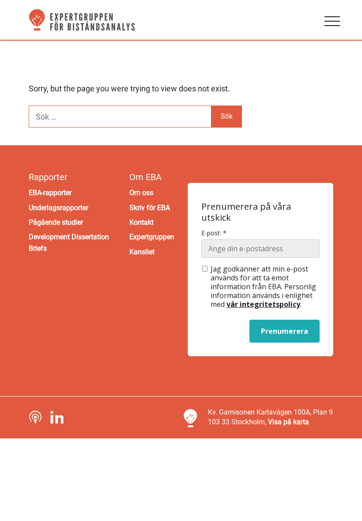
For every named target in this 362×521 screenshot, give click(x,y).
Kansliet (142, 252)
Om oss (141, 193)
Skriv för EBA (149, 208)
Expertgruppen (151, 237)
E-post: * (213, 233)
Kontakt (141, 222)
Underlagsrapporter (58, 208)
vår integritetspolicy (263, 304)
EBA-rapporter (50, 193)
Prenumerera (284, 331)
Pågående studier (56, 222)
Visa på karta (288, 422)
